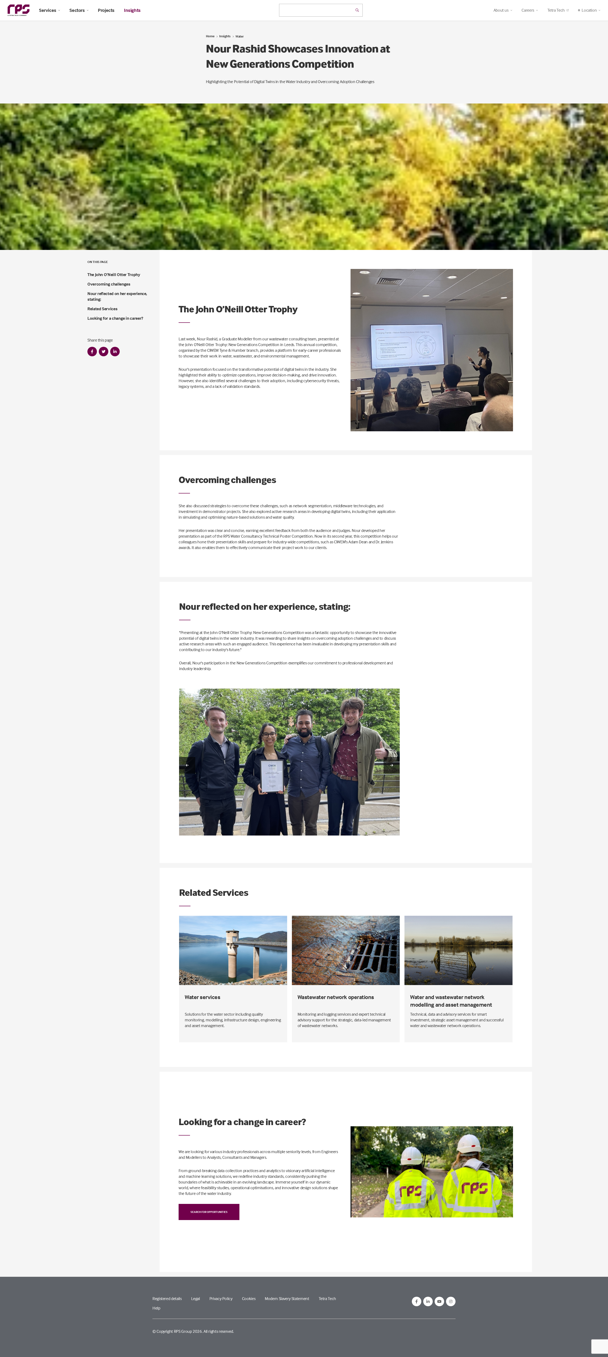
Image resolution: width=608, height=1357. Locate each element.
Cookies (248, 1298)
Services (47, 10)
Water (240, 36)
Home (210, 36)
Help (156, 1308)
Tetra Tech (556, 10)
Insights (132, 10)
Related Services (102, 308)
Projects (106, 10)
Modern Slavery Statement (287, 1298)
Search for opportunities (209, 1212)
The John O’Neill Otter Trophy (113, 274)
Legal (195, 1298)
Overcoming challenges (108, 284)
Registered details (167, 1298)
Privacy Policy (221, 1298)
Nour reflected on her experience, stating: (117, 296)
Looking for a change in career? (115, 318)
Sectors (77, 10)
